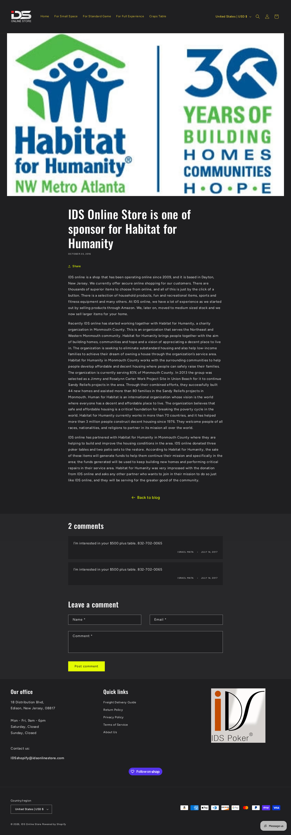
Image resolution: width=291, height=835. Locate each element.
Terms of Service (115, 725)
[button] (257, 16)
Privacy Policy (113, 717)
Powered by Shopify (54, 824)
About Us (110, 732)
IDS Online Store (31, 824)
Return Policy (113, 710)
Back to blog (148, 497)
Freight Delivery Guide (119, 702)
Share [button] (76, 266)
